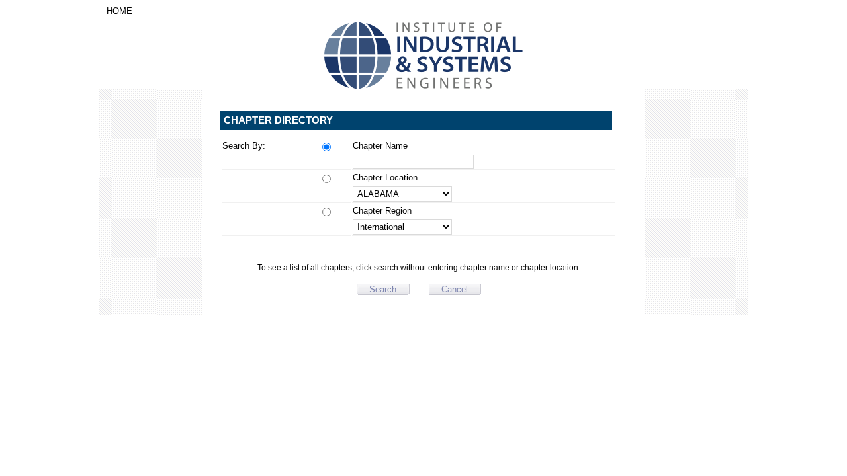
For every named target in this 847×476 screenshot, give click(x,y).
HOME (119, 11)
